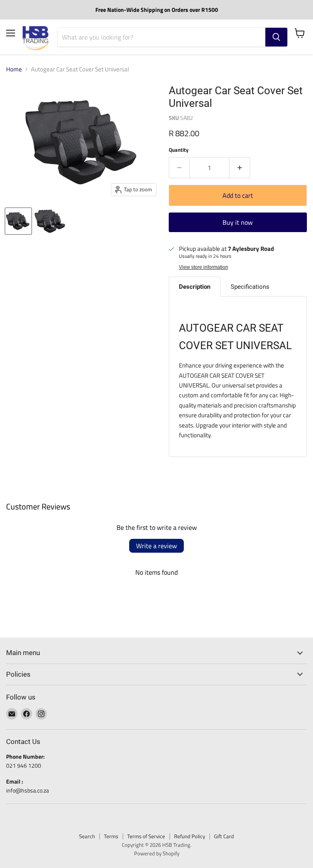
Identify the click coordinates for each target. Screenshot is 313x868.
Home (14, 69)
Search (87, 836)
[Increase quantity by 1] (239, 167)
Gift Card (224, 836)
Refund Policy (189, 836)
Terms (111, 836)
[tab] (194, 287)
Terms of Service (146, 836)
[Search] (276, 37)
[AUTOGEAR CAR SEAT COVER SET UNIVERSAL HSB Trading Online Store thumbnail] (18, 221)
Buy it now (238, 222)
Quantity (179, 150)
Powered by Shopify (156, 853)
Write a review (156, 546)
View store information (203, 267)
